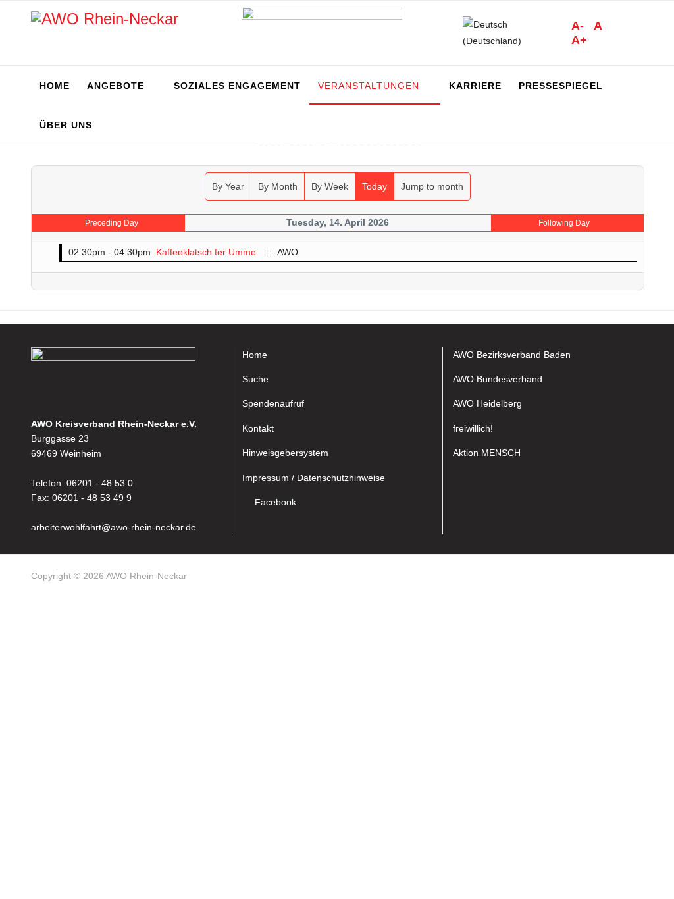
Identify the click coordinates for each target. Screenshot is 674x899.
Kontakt (258, 428)
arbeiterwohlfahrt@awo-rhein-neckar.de (113, 527)
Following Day (564, 223)
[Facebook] (637, 578)
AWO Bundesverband (497, 379)
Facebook (275, 502)
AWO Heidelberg (487, 403)
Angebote (115, 85)
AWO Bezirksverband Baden (512, 354)
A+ (579, 40)
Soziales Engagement (237, 85)
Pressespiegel (561, 85)
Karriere (475, 85)
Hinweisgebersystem (285, 453)
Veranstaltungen (368, 85)
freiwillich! (473, 428)
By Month (278, 186)
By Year (228, 186)
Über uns (65, 125)
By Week (329, 186)
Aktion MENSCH (487, 453)
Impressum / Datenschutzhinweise (313, 478)
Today (374, 186)
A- (577, 25)
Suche (255, 379)
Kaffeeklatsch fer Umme (206, 252)
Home (54, 85)
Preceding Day (111, 223)
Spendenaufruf (273, 403)
